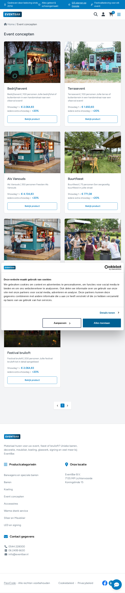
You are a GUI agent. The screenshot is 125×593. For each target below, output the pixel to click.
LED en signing (12, 525)
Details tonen (107, 312)
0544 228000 (16, 546)
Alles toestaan (102, 323)
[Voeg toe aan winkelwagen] (27, 62)
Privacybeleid (85, 583)
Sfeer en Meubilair (14, 517)
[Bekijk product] (37, 62)
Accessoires (11, 503)
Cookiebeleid (66, 583)
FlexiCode (10, 583)
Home (11, 24)
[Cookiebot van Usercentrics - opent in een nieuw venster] (107, 267)
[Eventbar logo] (15, 14)
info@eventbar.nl (18, 554)
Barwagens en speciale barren (21, 475)
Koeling (8, 489)
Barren (7, 482)
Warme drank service (16, 510)
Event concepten (14, 496)
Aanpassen (60, 323)
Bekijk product (32, 119)
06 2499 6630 (16, 550)
